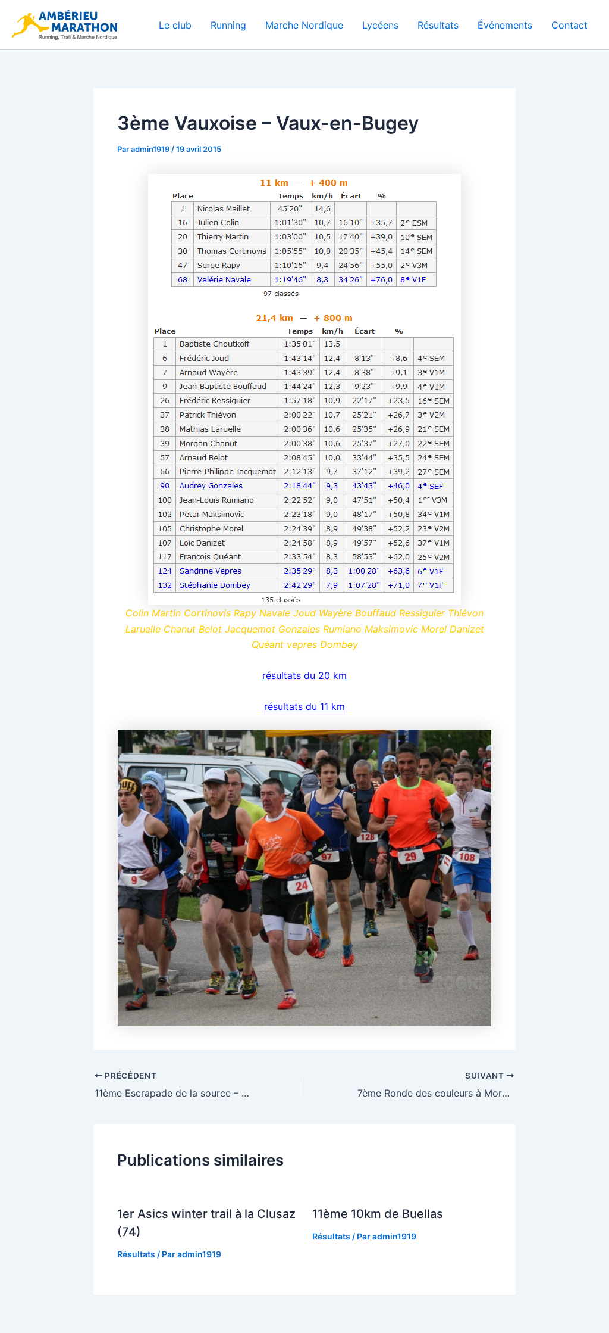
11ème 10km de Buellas (377, 1214)
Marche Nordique (304, 25)
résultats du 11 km (304, 706)
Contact (569, 25)
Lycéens (380, 25)
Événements (505, 25)
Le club (175, 25)
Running (228, 25)
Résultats (438, 25)
